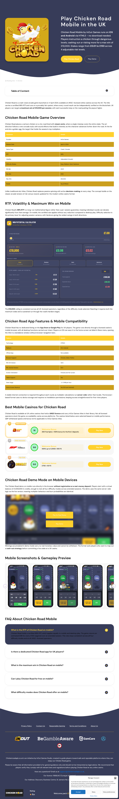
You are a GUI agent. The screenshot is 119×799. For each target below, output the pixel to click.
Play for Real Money (59, 515)
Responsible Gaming (57, 726)
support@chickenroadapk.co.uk (72, 772)
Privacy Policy (93, 796)
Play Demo (92, 59)
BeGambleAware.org (98, 302)
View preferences (109, 792)
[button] (115, 778)
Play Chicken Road (71, 59)
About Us (94, 726)
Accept (78, 792)
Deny (93, 792)
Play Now (99, 430)
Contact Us (40, 726)
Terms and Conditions (77, 726)
